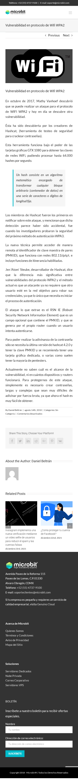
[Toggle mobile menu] (71, 13)
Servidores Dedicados (18, 671)
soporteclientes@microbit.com (32, 592)
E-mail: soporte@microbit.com (54, 2)
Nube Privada (13, 675)
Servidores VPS (14, 685)
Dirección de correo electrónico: (24, 738)
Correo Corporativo (17, 680)
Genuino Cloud (46, 604)
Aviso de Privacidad (17, 640)
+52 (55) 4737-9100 (29, 587)
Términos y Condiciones (19, 635)
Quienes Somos (14, 630)
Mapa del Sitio (13, 644)
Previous (54, 35)
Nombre (10, 724)
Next (66, 35)
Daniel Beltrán (15, 410)
